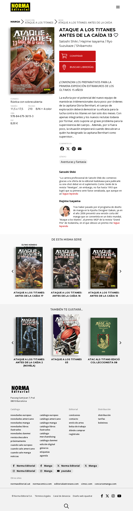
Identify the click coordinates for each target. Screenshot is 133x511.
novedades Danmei (20, 433)
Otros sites (16, 477)
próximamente (18, 441)
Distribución (104, 409)
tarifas (101, 418)
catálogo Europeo (49, 415)
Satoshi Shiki (68, 41)
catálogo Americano (50, 418)
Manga (48, 465)
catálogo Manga (48, 422)
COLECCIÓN (30, 20)
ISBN (12, 113)
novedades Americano (22, 418)
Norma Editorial (26, 465)
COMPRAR (76, 55)
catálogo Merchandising (47, 435)
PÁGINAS (31, 106)
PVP (12, 120)
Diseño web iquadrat (82, 496)
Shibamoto (84, 46)
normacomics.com (42, 483)
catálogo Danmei (48, 440)
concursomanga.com (105, 483)
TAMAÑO (14, 106)
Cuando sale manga (21, 452)
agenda (44, 455)
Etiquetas (45, 451)
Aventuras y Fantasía (73, 162)
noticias (15, 456)
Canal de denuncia (61, 496)
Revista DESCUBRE (19, 437)
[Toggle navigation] (117, 7)
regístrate (74, 434)
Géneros (44, 448)
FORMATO (15, 99)
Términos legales (43, 496)
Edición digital (47, 444)
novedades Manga (20, 422)
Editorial (73, 409)
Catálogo (15, 409)
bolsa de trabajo (77, 426)
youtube (66, 470)
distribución (104, 415)
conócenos (74, 415)
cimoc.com (86, 483)
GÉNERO (62, 157)
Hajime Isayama (92, 41)
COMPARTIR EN (65, 143)
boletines (103, 422)
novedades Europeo (21, 415)
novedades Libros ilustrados (19, 428)
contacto (73, 418)
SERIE (60, 20)
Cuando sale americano (23, 448)
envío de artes (76, 422)
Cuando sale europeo (21, 444)
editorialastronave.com (66, 483)
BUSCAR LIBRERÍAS (82, 67)
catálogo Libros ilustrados (47, 428)
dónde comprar (77, 430)
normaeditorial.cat (20, 483)
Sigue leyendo (70, 193)
